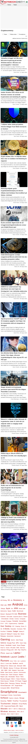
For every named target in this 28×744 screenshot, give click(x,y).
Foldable (9, 631)
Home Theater (21, 645)
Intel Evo (22, 648)
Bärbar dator (13, 34)
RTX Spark (18, 681)
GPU (17, 643)
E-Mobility (6, 629)
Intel (17, 648)
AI (23, 600)
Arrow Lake (22, 608)
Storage (21, 698)
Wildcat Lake (22, 709)
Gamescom (17, 636)
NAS (9, 670)
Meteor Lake (12, 666)
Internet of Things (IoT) (7, 650)
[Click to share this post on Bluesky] (15, 722)
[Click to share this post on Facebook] (7, 722)
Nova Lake (21, 670)
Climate (11, 619)
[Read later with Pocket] (7, 725)
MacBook (15, 663)
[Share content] (4, 723)
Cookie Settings (14, 735)
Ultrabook (15, 704)
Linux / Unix (13, 661)
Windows (4, 711)
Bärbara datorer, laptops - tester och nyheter (13, 730)
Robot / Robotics (21, 679)
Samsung (12, 683)
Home (9, 5)
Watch (21, 706)
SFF (13, 685)
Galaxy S (9, 634)
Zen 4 (8, 714)
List (19, 661)
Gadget (15, 631)
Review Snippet (5, 679)
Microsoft (19, 666)
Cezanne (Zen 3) (17, 616)
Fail (24, 629)
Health (14, 645)
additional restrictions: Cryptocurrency (20, 38)
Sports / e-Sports (13, 698)
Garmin (13, 640)
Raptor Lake (4, 677)
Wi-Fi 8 (16, 709)
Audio (14, 611)
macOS (21, 663)
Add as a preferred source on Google (15, 718)
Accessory (17, 600)
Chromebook (4, 619)
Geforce (3, 643)
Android (17, 604)
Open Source (9, 672)
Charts (25, 616)
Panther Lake (4, 674)
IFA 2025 (12, 648)
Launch (14, 656)
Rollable (12, 681)
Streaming (3, 701)
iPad (19, 650)
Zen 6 (17, 714)
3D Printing (4, 600)
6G (11, 600)
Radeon (21, 674)
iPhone (3, 653)
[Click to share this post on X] (19, 722)
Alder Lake (4, 605)
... (26, 5)
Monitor (5, 668)
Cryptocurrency (13, 623)
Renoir (18, 677)
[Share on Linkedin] (16, 725)
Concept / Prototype (6, 621)
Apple (8, 608)
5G (9, 600)
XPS (18, 711)
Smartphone (22, 34)
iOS (16, 650)
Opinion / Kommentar (19, 672)
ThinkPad (15, 701)
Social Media (17, 695)
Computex (22, 619)
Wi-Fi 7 (11, 709)
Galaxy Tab (16, 634)
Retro (22, 677)
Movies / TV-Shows (14, 668)
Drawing (17, 626)
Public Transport (13, 674)
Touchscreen (6, 703)
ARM (16, 608)
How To (3, 648)
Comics (17, 619)
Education (13, 629)
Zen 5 (12, 714)
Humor (7, 648)
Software (4, 697)
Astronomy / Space (6, 611)
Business (22, 613)
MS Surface (24, 668)
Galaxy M (3, 634)
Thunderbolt (23, 701)
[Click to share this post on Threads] (11, 722)
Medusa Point (4, 666)
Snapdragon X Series (6, 695)
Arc (12, 608)
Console (15, 621)
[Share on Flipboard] (11, 725)
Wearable (4, 708)
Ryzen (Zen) (4, 683)
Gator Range (19, 640)
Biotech (3, 614)
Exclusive (19, 629)
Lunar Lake (8, 663)
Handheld (8, 645)
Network (14, 670)
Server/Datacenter (6, 685)
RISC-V (13, 679)
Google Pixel (11, 643)
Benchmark (20, 611)
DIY (13, 626)
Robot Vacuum (5, 681)
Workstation (12, 711)
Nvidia (2, 672)
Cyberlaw (20, 623)
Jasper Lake (9, 653)
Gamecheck (10, 636)
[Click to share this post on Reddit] (23, 722)
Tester (15, 5)
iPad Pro (23, 650)
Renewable (11, 677)
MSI (2, 670)
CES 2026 (9, 616)
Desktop (8, 626)
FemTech (3, 631)
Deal (2, 626)
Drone (22, 626)
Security (23, 683)
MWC (6, 670)
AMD (9, 605)
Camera (3, 616)
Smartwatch (22, 692)
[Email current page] (20, 725)
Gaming (5, 639)
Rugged (24, 681)
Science (17, 683)
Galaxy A (21, 631)
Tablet (9, 701)
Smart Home (15, 688)
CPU (6, 623)
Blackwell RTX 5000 (11, 614)
